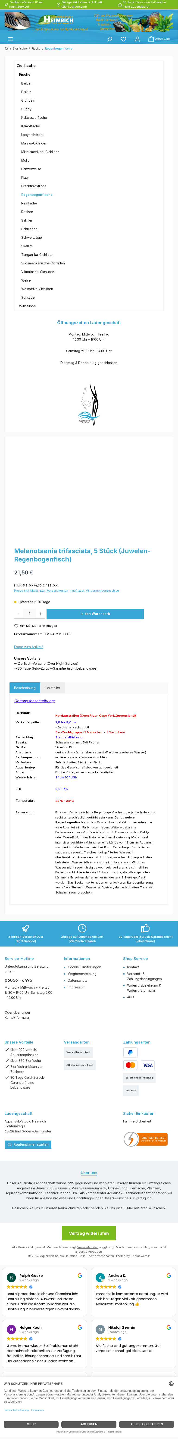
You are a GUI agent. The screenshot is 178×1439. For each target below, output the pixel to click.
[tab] (24, 687)
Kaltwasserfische (34, 117)
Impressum (76, 987)
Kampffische (30, 126)
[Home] (6, 48)
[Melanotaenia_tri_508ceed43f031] (88, 491)
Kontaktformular (17, 1017)
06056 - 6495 (18, 980)
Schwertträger (32, 237)
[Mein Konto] (137, 39)
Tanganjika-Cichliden (37, 255)
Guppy (26, 109)
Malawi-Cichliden (34, 143)
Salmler (26, 220)
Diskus (26, 92)
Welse (26, 280)
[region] (88, 491)
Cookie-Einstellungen (84, 967)
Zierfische (26, 65)
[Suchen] (109, 39)
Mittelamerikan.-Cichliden (40, 152)
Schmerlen (29, 229)
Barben (26, 83)
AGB (130, 997)
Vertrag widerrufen (89, 1233)
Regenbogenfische (37, 195)
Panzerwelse (31, 169)
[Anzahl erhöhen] (40, 614)
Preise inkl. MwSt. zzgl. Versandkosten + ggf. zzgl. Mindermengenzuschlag (66, 590)
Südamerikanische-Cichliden (43, 263)
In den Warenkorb (95, 614)
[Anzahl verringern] (18, 614)
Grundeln (28, 100)
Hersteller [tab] (52, 688)
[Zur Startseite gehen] (89, 22)
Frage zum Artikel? (28, 647)
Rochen (27, 212)
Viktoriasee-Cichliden (37, 272)
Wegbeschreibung (82, 974)
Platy (25, 177)
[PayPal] (130, 1052)
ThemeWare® (140, 1256)
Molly (25, 160)
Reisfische (29, 203)
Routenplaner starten (30, 1144)
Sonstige (28, 297)
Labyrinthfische (32, 135)
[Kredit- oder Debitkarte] (139, 1065)
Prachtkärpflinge (34, 186)
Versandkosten (87, 1247)
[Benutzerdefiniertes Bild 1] (146, 1139)
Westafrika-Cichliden (37, 289)
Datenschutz (77, 980)
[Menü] (10, 39)
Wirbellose (27, 306)
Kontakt (133, 967)
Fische (25, 74)
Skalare (27, 246)
